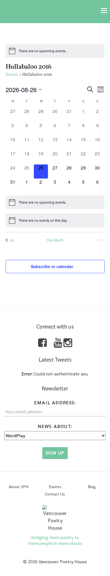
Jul (12, 240)
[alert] (55, 51)
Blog (92, 486)
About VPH (18, 486)
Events (12, 74)
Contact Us (55, 494)
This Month (55, 240)
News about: (55, 426)
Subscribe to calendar (52, 266)
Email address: (55, 403)
